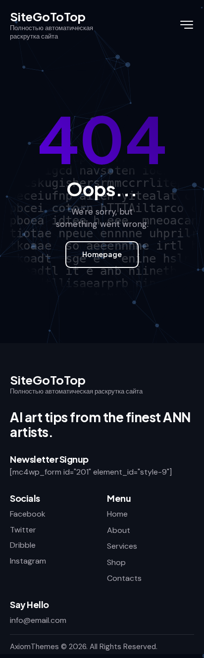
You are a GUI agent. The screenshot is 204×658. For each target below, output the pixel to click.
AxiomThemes (34, 647)
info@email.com (38, 620)
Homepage (102, 254)
